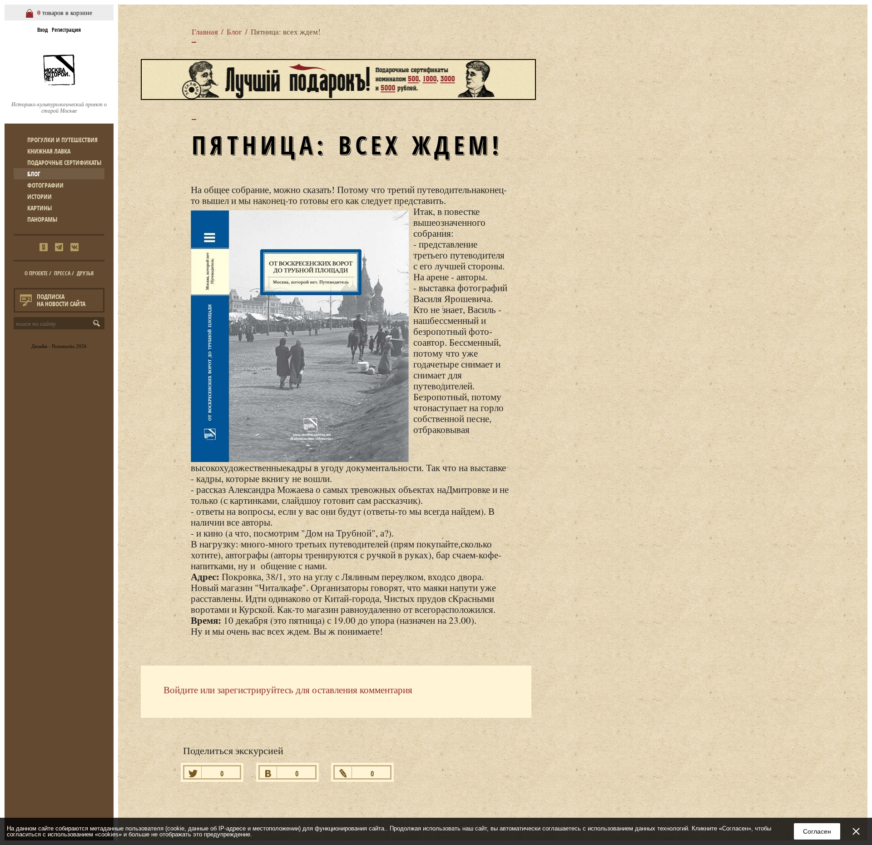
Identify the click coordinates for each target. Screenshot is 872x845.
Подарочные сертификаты (64, 162)
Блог (33, 173)
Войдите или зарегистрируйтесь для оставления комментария (288, 689)
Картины (39, 208)
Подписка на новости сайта (61, 300)
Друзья (85, 273)
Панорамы (42, 219)
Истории (39, 196)
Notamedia (63, 346)
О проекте (36, 273)
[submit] (98, 323)
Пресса (62, 273)
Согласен (817, 831)
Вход (42, 30)
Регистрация (66, 30)
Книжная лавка (48, 151)
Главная (205, 31)
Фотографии (45, 185)
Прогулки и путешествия (62, 139)
